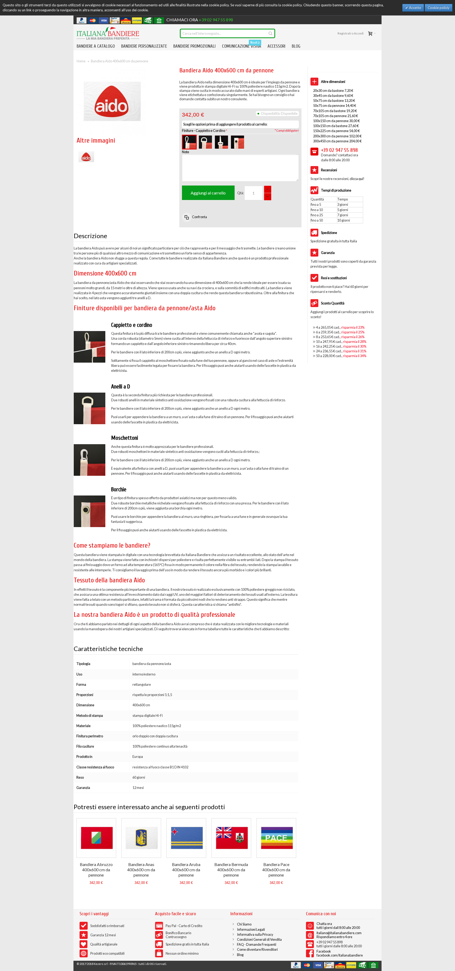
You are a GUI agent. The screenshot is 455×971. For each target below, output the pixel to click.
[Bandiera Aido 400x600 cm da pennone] (86, 150)
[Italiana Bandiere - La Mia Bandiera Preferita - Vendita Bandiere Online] (108, 33)
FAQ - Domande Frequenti (256, 944)
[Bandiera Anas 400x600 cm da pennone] (141, 838)
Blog (240, 955)
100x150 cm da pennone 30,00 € (336, 121)
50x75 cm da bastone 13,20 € (334, 100)
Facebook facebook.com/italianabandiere (339, 953)
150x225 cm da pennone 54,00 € (336, 131)
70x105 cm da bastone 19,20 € (335, 111)
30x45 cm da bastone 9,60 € (333, 95)
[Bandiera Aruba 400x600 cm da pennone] (186, 838)
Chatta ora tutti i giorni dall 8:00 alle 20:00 (338, 926)
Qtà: (240, 193)
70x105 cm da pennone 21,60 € (335, 116)
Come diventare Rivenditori (257, 949)
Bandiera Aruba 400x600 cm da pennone (186, 869)
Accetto (414, 8)
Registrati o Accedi (351, 33)
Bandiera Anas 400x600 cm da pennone (141, 869)
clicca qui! (357, 179)
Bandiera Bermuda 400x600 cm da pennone (231, 869)
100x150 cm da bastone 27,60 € (336, 126)
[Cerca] (270, 33)
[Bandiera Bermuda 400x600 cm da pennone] (231, 838)
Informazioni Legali (251, 929)
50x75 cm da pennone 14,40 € (334, 105)
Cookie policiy (438, 8)
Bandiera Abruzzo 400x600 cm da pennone (96, 869)
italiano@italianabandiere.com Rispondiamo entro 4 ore (339, 935)
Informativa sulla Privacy (255, 934)
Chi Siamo (244, 924)
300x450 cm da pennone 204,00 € (337, 141)
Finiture (203, 130)
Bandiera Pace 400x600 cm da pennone (276, 869)
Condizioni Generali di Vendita (259, 939)
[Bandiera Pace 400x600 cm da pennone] (276, 838)
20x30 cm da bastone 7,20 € (333, 90)
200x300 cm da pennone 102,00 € (337, 136)
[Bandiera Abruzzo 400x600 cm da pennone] (96, 838)
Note (185, 152)
